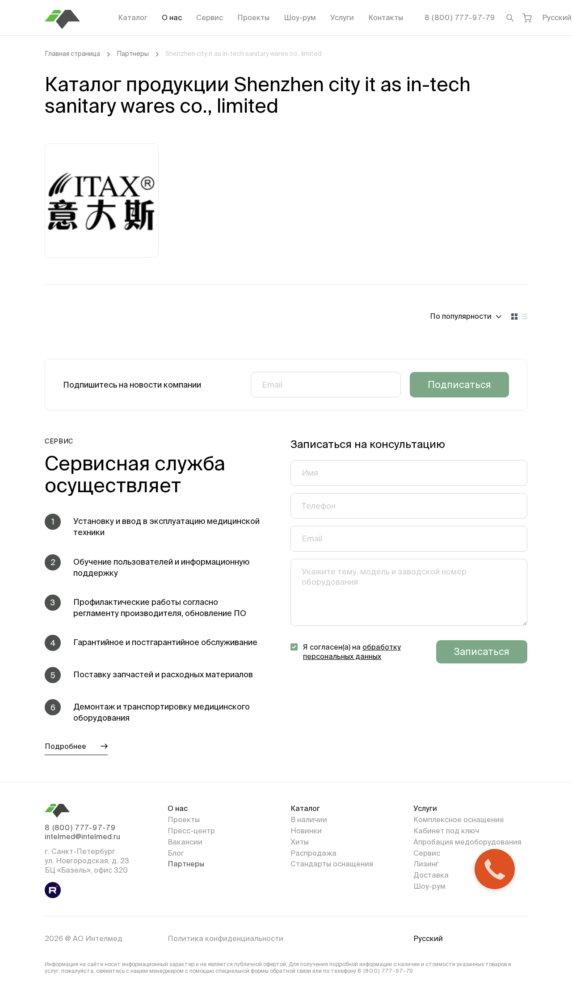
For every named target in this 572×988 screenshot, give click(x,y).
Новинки (306, 831)
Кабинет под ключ (446, 831)
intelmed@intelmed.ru (82, 836)
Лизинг (426, 864)
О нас (172, 17)
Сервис (209, 17)
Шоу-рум (300, 17)
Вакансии (185, 842)
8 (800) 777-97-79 (460, 17)
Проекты (253, 17)
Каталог (132, 17)
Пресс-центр (191, 831)
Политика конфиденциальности (225, 938)
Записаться (481, 651)
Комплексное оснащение (458, 819)
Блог (176, 853)
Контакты (385, 17)
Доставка (431, 875)
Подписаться (459, 384)
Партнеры (133, 53)
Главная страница (72, 53)
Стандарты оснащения (331, 864)
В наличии (308, 819)
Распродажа (313, 853)
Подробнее (65, 746)
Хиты (299, 842)
